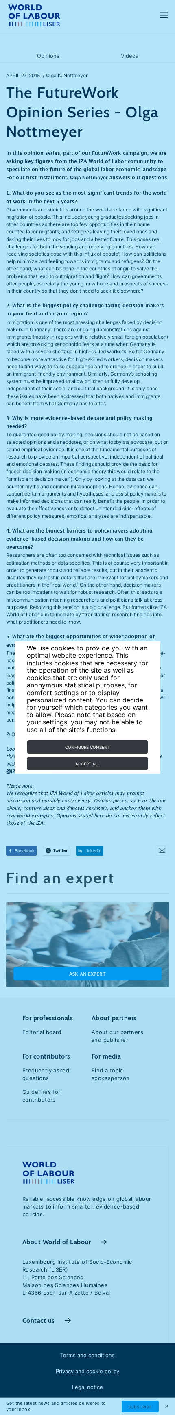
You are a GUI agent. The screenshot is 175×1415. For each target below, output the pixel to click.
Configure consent (87, 747)
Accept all (87, 763)
